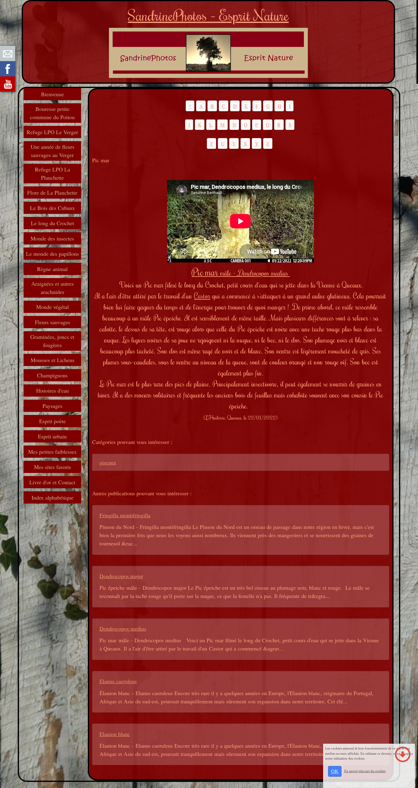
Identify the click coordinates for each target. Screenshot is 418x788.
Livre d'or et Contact (52, 482)
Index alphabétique (52, 497)
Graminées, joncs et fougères (52, 341)
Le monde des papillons (52, 253)
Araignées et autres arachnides (52, 287)
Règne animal (52, 269)
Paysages (52, 405)
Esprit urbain (52, 436)
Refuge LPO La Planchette (52, 173)
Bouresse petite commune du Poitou (52, 113)
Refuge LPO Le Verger (52, 132)
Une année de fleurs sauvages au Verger (52, 151)
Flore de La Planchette (52, 192)
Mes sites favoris (52, 467)
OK (334, 771)
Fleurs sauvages (52, 322)
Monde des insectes (52, 238)
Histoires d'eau (52, 390)
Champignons (52, 375)
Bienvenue (52, 94)
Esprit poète (52, 421)
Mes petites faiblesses (52, 451)
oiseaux (107, 462)
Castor (202, 295)
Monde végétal (52, 306)
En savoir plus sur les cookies (365, 771)
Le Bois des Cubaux (52, 207)
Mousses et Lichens (52, 360)
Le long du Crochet (52, 223)
